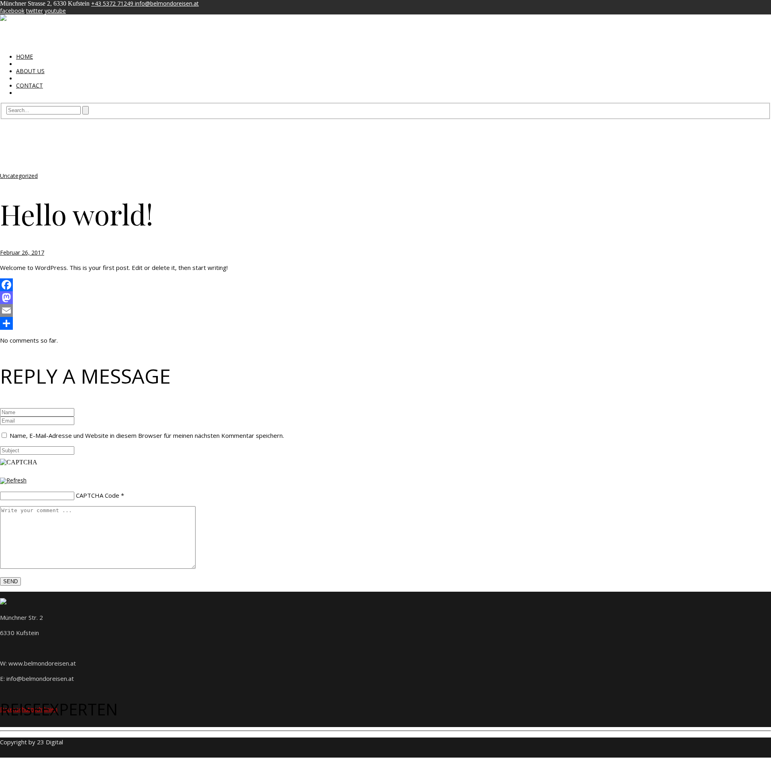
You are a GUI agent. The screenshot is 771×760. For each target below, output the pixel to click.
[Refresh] (13, 480)
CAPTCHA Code (97, 495)
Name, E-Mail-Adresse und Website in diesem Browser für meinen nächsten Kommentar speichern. (147, 435)
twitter (34, 10)
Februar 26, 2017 (22, 252)
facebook (12, 10)
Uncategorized (19, 176)
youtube (55, 10)
